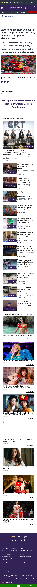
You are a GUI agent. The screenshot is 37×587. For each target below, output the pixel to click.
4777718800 (21, 558)
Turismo (10, 12)
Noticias (3, 12)
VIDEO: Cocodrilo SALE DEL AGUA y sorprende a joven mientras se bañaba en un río (24, 305)
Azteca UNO (19, 2)
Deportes (33, 2)
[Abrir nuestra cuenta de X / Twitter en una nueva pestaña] (12, 540)
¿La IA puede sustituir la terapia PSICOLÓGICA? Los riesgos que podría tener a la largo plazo (25, 196)
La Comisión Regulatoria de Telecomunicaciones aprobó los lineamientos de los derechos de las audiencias (16, 153)
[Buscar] (34, 7)
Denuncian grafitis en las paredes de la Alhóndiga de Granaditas (25, 235)
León (4, 94)
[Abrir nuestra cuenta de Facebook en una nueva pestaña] (22, 540)
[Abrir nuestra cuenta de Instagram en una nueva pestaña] (15, 540)
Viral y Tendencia (20, 12)
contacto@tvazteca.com (24, 556)
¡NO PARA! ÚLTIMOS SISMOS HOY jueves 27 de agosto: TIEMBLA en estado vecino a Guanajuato (25, 210)
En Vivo (33, 12)
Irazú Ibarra (11, 78)
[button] (18, 586)
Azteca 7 (27, 2)
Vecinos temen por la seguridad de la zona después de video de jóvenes (25, 263)
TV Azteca (12, 2)
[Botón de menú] (2, 8)
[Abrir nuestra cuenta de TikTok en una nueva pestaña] (18, 540)
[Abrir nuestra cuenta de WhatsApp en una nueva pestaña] (25, 540)
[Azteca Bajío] (18, 7)
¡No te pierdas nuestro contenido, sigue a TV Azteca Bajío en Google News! (18, 103)
